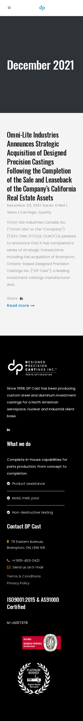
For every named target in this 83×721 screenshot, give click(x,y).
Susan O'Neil (54, 205)
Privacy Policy (18, 583)
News (12, 212)
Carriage (28, 212)
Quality (44, 212)
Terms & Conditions (24, 576)
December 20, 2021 (24, 205)
